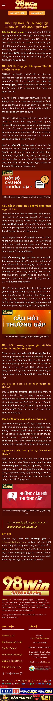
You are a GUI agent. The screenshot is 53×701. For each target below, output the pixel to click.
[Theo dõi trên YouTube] (14, 673)
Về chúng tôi (8, 635)
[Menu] (3, 4)
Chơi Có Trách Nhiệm (12, 660)
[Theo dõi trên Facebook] (4, 673)
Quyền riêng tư (9, 648)
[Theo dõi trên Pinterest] (10, 673)
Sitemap (46, 662)
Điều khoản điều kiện (12, 654)
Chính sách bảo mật (12, 642)
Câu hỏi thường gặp (11, 667)
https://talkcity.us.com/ (14, 542)
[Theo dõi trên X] (7, 673)
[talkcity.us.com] (26, 4)
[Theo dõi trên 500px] (17, 673)
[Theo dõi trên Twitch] (21, 673)
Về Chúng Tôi (29, 526)
